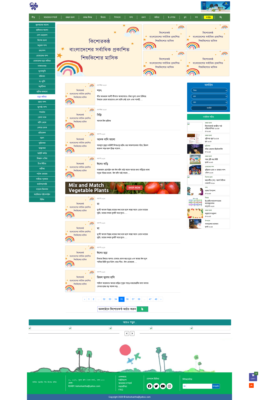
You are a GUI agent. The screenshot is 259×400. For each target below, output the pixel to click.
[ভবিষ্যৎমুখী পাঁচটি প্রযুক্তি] (89, 328)
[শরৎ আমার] (164, 37)
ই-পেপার (171, 17)
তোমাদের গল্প (42, 55)
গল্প (131, 17)
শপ (196, 17)
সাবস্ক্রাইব (216, 386)
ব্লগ (185, 17)
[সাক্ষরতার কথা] (164, 63)
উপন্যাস (117, 17)
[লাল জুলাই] (170, 328)
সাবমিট (209, 108)
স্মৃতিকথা (42, 143)
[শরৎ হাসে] (208, 63)
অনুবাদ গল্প (42, 45)
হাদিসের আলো (42, 30)
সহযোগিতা (122, 386)
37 (133, 299)
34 (116, 299)
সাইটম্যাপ (122, 380)
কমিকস (42, 76)
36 (127, 299)
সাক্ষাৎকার (42, 66)
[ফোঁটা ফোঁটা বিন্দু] (129, 328)
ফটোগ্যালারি (42, 184)
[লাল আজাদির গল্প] (48, 328)
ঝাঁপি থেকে (42, 122)
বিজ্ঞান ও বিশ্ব (42, 158)
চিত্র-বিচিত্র (42, 163)
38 (139, 299)
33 (110, 299)
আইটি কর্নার (42, 153)
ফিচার (103, 17)
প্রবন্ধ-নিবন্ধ (87, 17)
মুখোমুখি (42, 71)
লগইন (208, 17)
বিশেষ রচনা (42, 40)
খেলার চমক (42, 127)
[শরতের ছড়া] (99, 50)
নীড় (33, 17)
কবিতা (156, 17)
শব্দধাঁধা (42, 112)
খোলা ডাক (42, 117)
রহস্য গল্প (42, 102)
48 (156, 299)
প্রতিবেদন (42, 132)
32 (104, 299)
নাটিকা (42, 168)
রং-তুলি (42, 81)
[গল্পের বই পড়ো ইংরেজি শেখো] (210, 328)
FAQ (120, 389)
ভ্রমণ (144, 17)
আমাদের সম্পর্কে (50, 17)
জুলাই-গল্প (42, 107)
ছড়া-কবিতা (42, 96)
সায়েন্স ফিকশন (42, 189)
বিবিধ (42, 199)
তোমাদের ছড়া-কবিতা (42, 60)
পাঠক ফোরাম (42, 173)
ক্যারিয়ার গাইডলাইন (42, 194)
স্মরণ (42, 138)
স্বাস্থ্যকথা (42, 148)
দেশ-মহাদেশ (42, 35)
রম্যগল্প (42, 50)
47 (150, 299)
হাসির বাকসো (42, 91)
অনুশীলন (42, 86)
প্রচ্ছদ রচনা (70, 17)
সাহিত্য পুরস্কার (42, 179)
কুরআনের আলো (42, 25)
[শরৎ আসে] (208, 37)
